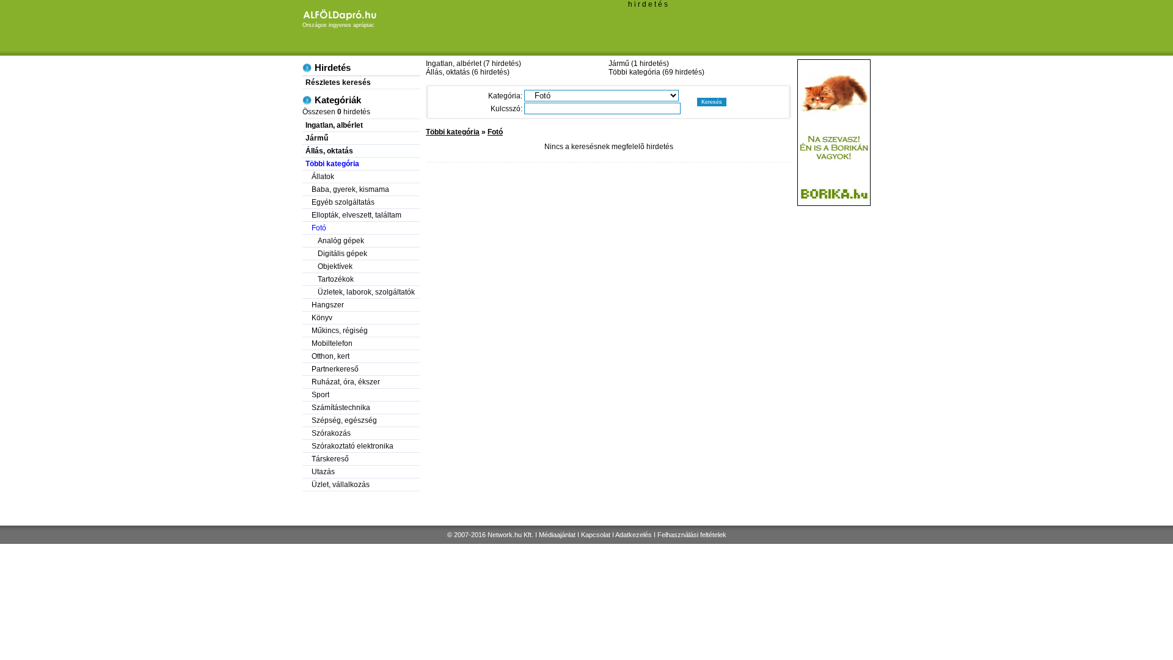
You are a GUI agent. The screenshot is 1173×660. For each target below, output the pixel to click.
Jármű (316, 138)
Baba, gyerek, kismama (350, 189)
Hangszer (328, 305)
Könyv (322, 318)
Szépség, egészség (344, 420)
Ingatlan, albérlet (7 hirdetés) (473, 63)
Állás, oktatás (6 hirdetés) (468, 72)
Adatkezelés (633, 534)
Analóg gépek (341, 241)
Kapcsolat (595, 534)
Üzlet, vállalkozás (341, 484)
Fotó (495, 132)
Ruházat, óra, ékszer (346, 382)
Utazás (323, 472)
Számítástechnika (341, 407)
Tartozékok (336, 279)
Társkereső (330, 459)
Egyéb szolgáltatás (343, 202)
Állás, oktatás (329, 151)
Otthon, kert (330, 356)
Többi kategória (453, 132)
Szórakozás (331, 433)
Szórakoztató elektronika (352, 446)
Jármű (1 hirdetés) (638, 63)
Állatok (323, 176)
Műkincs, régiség (340, 330)
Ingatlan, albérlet (334, 125)
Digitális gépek (342, 253)
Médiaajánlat (557, 534)
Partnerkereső (335, 369)
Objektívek (335, 266)
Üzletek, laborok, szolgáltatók (366, 292)
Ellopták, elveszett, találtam (356, 215)
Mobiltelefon (332, 343)
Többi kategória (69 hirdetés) (656, 72)
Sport (320, 395)
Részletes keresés (338, 82)
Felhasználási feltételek (691, 534)
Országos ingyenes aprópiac (338, 25)
